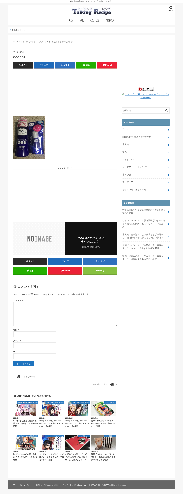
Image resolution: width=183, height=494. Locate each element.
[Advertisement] (65, 91)
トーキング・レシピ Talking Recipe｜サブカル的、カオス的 (84, 485)
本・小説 (126, 174)
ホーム (71, 21)
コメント (18, 300)
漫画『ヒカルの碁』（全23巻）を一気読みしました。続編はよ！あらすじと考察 (143, 257)
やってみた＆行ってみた (134, 190)
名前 (16, 330)
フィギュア (127, 182)
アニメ (125, 129)
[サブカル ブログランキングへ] (146, 91)
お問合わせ (110, 21)
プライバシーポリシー (22, 485)
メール (17, 341)
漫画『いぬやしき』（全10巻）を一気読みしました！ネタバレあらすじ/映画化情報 (143, 246)
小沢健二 (126, 144)
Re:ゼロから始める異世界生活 (136, 137)
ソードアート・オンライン (135, 167)
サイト (16, 352)
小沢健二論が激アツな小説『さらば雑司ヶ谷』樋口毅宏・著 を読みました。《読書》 (143, 236)
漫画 (82, 21)
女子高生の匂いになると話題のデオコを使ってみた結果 (143, 211)
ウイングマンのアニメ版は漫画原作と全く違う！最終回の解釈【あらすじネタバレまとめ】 (143, 223)
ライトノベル (95, 21)
